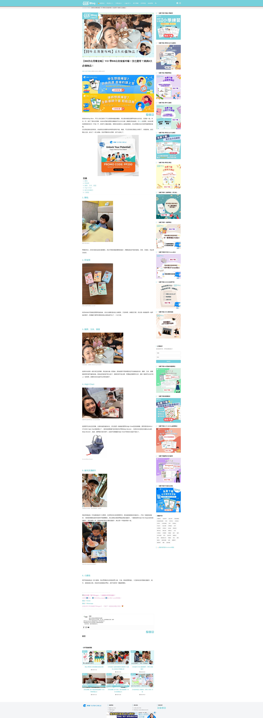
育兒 (174, 537)
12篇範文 (159, 518)
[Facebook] (152, 115)
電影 (163, 542)
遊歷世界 (158, 542)
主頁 (83, 7)
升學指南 (170, 525)
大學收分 (164, 528)
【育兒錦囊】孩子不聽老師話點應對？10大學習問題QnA (94, 690)
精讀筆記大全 (163, 537)
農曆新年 (174, 540)
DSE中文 (171, 521)
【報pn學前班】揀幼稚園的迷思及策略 (93, 666)
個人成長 (164, 525)
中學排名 (174, 523)
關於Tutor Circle (112, 707)
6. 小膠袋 (86, 192)
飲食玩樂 (168, 542)
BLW (140, 121)
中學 (169, 523)
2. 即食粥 (86, 183)
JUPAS (158, 523)
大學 (175, 525)
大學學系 (158, 528)
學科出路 (164, 530)
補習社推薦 (164, 540)
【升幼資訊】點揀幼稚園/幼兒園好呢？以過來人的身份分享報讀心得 (118, 668)
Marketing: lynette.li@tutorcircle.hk (141, 709)
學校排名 (174, 528)
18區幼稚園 (176, 518)
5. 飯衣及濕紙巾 (88, 190)
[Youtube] (88, 627)
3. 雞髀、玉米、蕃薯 (89, 185)
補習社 (158, 540)
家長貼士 (170, 530)
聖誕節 (169, 537)
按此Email (86, 600)
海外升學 (169, 535)
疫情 (158, 537)
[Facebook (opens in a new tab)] (177, 3)
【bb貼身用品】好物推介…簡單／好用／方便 (142, 690)
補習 (178, 537)
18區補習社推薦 (160, 521)
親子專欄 (87, 7)
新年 (164, 535)
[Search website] (155, 3)
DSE (166, 521)
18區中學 (164, 518)
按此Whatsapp (87, 603)
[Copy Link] (147, 115)
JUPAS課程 (164, 523)
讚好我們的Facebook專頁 (166, 547)
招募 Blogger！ (112, 709)
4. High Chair (87, 188)
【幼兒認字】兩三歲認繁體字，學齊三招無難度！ (142, 668)
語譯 (169, 540)
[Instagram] (86, 627)
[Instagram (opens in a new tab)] (180, 3)
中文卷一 (158, 525)
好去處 (169, 528)
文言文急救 (159, 535)
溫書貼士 (174, 535)
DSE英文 (177, 521)
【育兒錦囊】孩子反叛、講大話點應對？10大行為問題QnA (118, 690)
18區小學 (170, 518)
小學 (175, 530)
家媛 (83, 71)
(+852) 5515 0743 (137, 707)
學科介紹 (158, 530)
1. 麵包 (85, 181)
